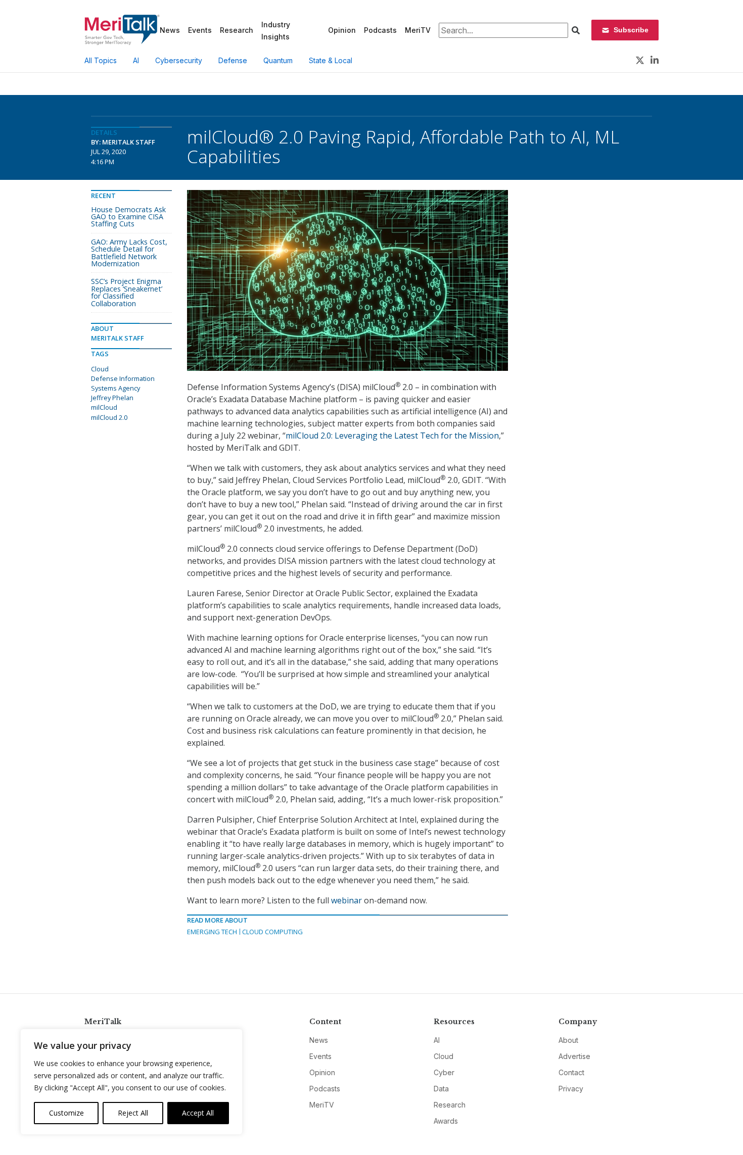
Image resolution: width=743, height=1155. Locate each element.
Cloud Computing (272, 931)
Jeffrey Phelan (112, 397)
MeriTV (418, 30)
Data (441, 1088)
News (170, 30)
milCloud (104, 407)
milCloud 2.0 (109, 417)
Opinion (342, 30)
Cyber (444, 1072)
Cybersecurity (178, 60)
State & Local (330, 60)
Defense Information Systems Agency (123, 383)
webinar (346, 900)
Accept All (198, 1113)
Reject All (133, 1113)
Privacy (571, 1088)
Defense (232, 60)
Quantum (278, 60)
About (568, 1040)
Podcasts (380, 30)
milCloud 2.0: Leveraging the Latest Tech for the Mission (392, 435)
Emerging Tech (212, 931)
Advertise (574, 1056)
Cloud (100, 368)
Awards (446, 1121)
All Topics (100, 60)
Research (236, 30)
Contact (571, 1072)
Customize (66, 1113)
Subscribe (631, 30)
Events (200, 30)
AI (136, 60)
